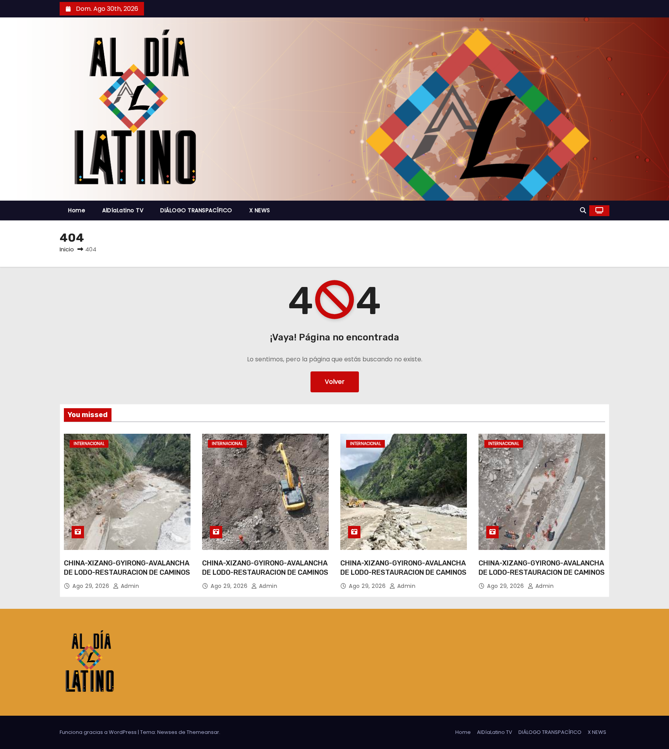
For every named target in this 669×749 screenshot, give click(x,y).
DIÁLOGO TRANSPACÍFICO (196, 210)
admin (129, 586)
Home (76, 210)
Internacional (89, 444)
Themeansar (203, 732)
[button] (583, 210)
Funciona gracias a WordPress (99, 732)
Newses (167, 732)
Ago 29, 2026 (91, 586)
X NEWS (259, 210)
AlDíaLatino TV (122, 210)
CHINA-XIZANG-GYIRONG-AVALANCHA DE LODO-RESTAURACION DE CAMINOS (127, 568)
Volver (335, 381)
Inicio (67, 249)
